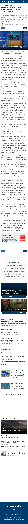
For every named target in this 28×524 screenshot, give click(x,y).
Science (9, 247)
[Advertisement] (11, 406)
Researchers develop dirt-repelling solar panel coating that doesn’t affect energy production (13, 341)
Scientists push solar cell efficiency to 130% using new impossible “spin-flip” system (12, 331)
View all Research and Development (13, 394)
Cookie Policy (9, 517)
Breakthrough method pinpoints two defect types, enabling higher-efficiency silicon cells (18, 375)
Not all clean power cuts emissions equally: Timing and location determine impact (13, 447)
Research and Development (7, 5)
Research (5, 247)
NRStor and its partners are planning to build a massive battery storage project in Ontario (13, 442)
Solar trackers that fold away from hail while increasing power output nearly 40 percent (16, 453)
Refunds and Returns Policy (14, 521)
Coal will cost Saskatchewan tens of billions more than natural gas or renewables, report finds (13, 436)
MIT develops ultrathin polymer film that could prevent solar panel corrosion (18, 386)
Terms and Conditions (9, 519)
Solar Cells (15, 247)
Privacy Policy (18, 517)
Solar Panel (20, 247)
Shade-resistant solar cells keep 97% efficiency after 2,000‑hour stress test (13, 322)
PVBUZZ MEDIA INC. (18, 514)
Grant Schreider (9, 24)
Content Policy (20, 519)
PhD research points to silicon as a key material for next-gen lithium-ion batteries (13, 363)
